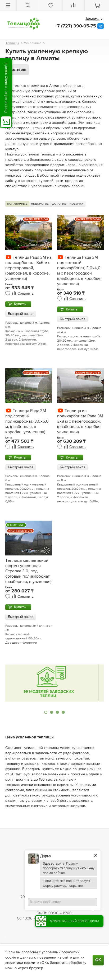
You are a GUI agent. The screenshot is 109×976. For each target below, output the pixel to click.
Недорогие (40, 203)
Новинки (77, 203)
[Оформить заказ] (97, 5)
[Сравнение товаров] (74, 5)
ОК (98, 960)
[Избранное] (50, 5)
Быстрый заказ (20, 314)
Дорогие (59, 203)
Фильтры (17, 70)
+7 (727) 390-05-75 (75, 26)
